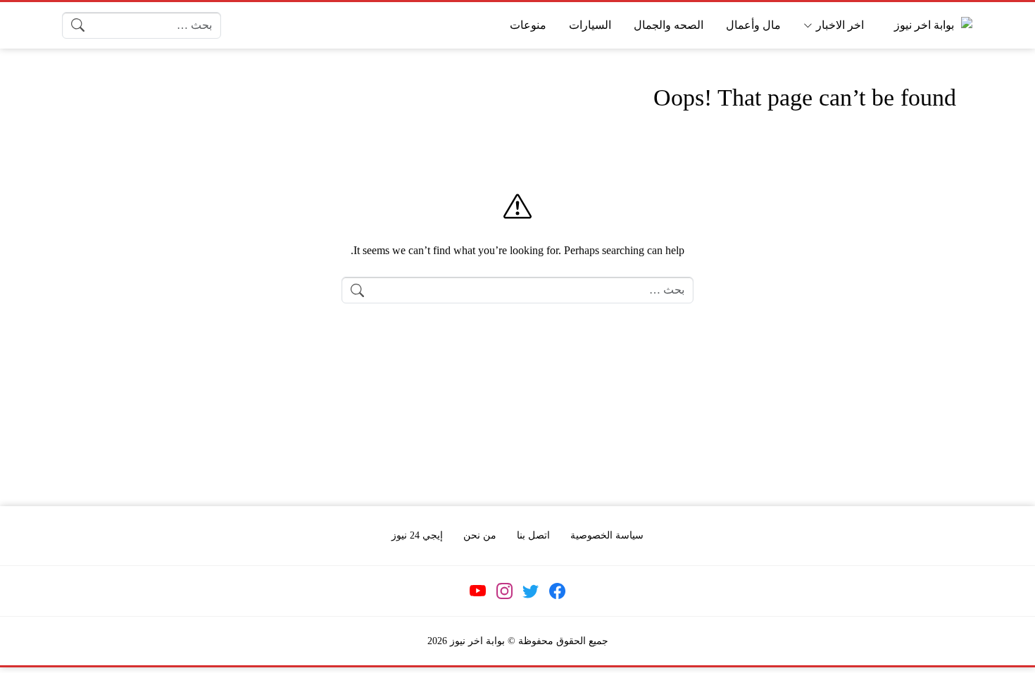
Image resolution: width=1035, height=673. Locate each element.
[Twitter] (531, 590)
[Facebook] (557, 590)
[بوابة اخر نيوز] (930, 25)
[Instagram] (504, 590)
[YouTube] (478, 590)
